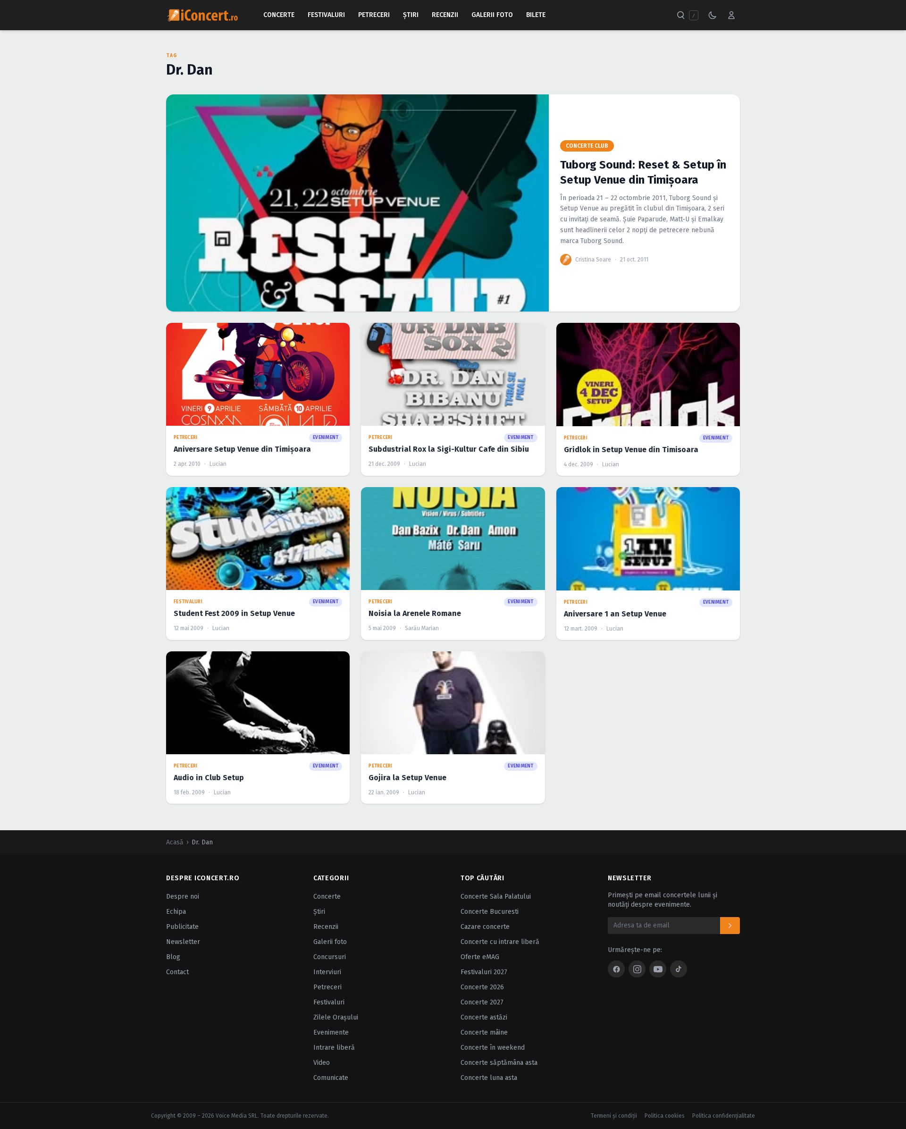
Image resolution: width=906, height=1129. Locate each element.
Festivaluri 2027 (484, 972)
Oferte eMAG (480, 957)
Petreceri (374, 15)
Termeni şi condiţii (614, 1115)
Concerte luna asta (489, 1078)
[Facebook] (616, 968)
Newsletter (183, 942)
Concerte (278, 15)
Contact (177, 972)
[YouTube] (657, 968)
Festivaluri (326, 15)
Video (321, 1063)
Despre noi (182, 897)
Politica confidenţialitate (723, 1115)
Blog (173, 957)
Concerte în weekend (493, 1048)
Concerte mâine (484, 1032)
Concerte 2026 (482, 987)
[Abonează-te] (730, 925)
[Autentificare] (731, 15)
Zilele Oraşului (335, 1017)
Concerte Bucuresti (490, 912)
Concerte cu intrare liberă (500, 942)
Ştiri (411, 15)
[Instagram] (637, 968)
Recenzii (445, 15)
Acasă (175, 842)
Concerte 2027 (482, 1002)
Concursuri (329, 957)
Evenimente (331, 1032)
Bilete (535, 15)
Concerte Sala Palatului (496, 897)
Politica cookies (665, 1115)
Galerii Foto (492, 15)
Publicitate (182, 927)
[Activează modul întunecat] (712, 15)
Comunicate (330, 1078)
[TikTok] (678, 968)
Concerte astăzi (484, 1017)
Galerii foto (330, 942)
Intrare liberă (334, 1048)
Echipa (176, 912)
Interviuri (327, 972)
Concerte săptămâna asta (499, 1063)
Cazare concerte (485, 927)
